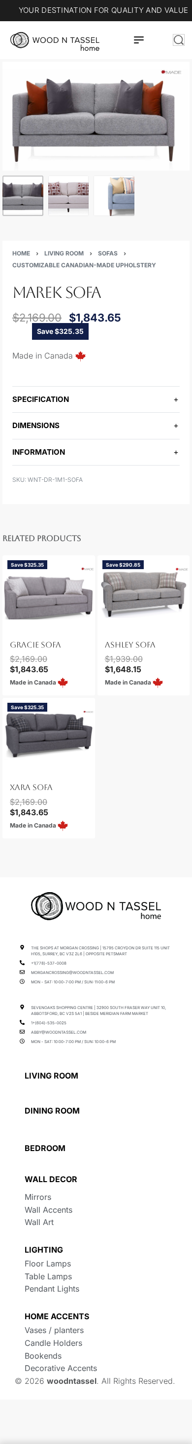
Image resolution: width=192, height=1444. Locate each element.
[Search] (178, 40)
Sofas (108, 253)
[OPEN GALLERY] (96, 116)
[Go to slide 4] (33, 768)
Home (21, 253)
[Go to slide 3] (28, 625)
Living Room (64, 253)
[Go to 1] (22, 196)
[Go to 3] (114, 196)
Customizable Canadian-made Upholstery (84, 265)
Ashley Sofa (130, 645)
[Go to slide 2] (22, 625)
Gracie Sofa (35, 645)
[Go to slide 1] (16, 625)
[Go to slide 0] (10, 625)
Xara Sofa (31, 787)
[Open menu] (138, 40)
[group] (48, 592)
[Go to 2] (68, 196)
